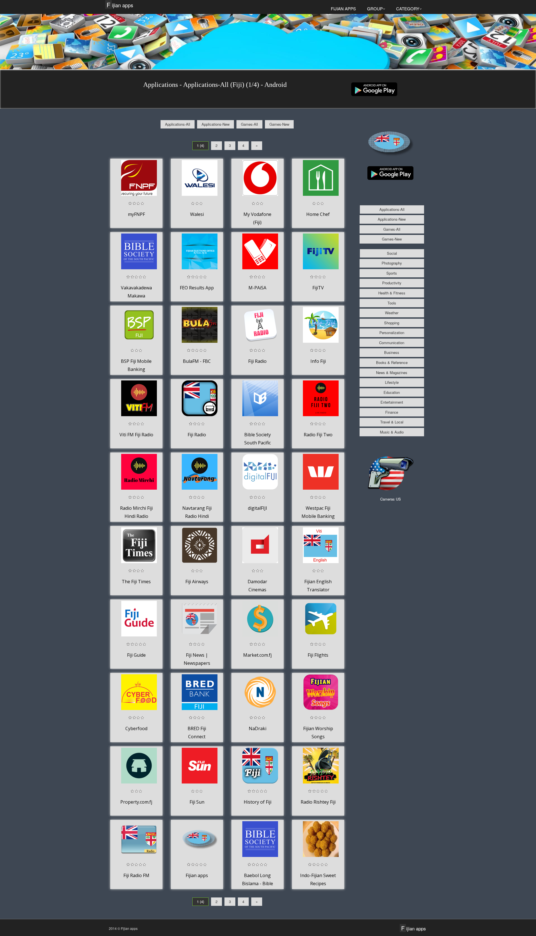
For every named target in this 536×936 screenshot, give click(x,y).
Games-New (279, 124)
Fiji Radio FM (136, 875)
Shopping (391, 322)
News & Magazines (391, 372)
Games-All (249, 124)
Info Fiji (318, 361)
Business (391, 352)
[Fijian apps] (374, 88)
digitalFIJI (257, 508)
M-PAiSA (257, 288)
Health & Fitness (391, 293)
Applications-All (177, 124)
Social (392, 253)
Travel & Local (391, 422)
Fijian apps (120, 4)
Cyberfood (136, 728)
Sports (391, 273)
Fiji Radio (257, 361)
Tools (391, 303)
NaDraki (257, 728)
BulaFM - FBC (197, 361)
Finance (391, 412)
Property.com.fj (136, 802)
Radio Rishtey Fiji (318, 802)
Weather (391, 312)
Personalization (391, 332)
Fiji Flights (318, 655)
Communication (391, 342)
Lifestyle (392, 382)
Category (407, 8)
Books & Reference (392, 362)
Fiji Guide (136, 655)
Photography (392, 263)
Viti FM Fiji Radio (136, 435)
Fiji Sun (197, 802)
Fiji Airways (196, 581)
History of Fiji (257, 802)
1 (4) (200, 145)
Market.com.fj (257, 655)
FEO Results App (197, 288)
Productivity (391, 282)
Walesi (197, 214)
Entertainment (392, 402)
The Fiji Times (136, 581)
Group (375, 8)
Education (392, 392)
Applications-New (215, 124)
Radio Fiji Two (318, 435)
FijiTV (318, 288)
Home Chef (318, 214)
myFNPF (136, 214)
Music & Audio (392, 432)
